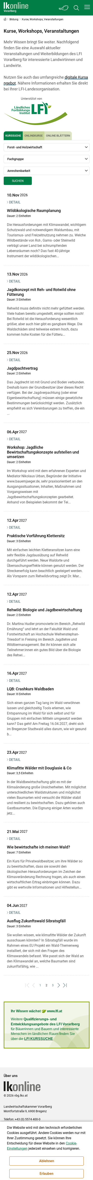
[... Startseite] (16, 7)
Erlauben (46, 1174)
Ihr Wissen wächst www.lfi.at (36, 1011)
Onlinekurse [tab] (33, 135)
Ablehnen (46, 1161)
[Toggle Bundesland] (64, 7)
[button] (87, 7)
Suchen (18, 181)
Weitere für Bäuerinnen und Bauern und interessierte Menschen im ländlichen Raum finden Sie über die (45, 1029)
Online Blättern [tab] (58, 135)
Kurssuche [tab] (13, 135)
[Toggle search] (76, 7)
